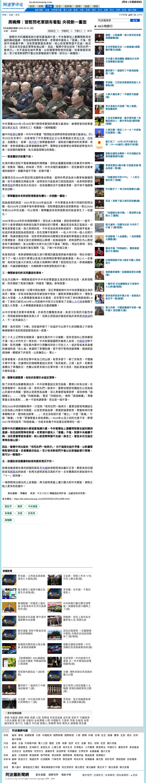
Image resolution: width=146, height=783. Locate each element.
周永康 (82, 723)
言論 (47, 10)
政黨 (88, 10)
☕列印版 (123, 15)
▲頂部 (134, 775)
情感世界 (34, 759)
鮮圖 (14, 763)
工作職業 (89, 747)
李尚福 (43, 468)
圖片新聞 (16, 739)
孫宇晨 (67, 717)
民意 (124, 10)
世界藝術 (72, 751)
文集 (82, 10)
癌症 (10, 185)
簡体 (125, 2)
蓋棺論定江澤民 (31, 767)
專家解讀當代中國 (50, 767)
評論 (49, 6)
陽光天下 (102, 767)
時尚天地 (78, 759)
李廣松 (24, 493)
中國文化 (112, 747)
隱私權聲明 (122, 775)
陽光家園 (113, 767)
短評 (94, 10)
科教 (90, 735)
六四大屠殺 (10, 720)
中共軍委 (32, 506)
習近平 (53, 138)
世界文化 (38, 751)
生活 (58, 6)
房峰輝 (52, 723)
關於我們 (87, 775)
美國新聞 (29, 735)
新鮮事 (68, 6)
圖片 (132, 10)
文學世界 (83, 751)
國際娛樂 (67, 755)
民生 (103, 735)
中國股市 (56, 720)
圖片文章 (105, 751)
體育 (116, 735)
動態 (76, 10)
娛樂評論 (78, 755)
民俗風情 (132, 759)
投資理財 (27, 751)
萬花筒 (99, 759)
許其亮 (14, 127)
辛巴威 (35, 723)
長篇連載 (94, 751)
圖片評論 (111, 743)
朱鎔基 (14, 717)
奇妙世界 (109, 759)
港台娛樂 (56, 755)
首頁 (32, 6)
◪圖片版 (132, 15)
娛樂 (78, 6)
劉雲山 (44, 723)
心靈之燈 (56, 747)
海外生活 (67, 747)
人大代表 (77, 301)
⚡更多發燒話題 (13, 713)
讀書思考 (50, 751)
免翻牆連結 (135, 2)
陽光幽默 (91, 767)
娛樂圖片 (101, 755)
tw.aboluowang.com (40, 2)
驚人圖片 (16, 767)
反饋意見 (98, 775)
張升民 (33, 142)
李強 (72, 720)
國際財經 (69, 735)
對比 (112, 10)
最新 (39, 10)
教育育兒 (101, 747)
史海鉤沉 (34, 747)
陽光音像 (124, 767)
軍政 (20, 735)
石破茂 (79, 720)
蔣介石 (19, 723)
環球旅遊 (120, 759)
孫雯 (86, 720)
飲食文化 (23, 759)
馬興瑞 (45, 717)
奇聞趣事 (89, 759)
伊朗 (6, 717)
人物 (78, 735)
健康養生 (23, 747)
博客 (95, 6)
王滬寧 (65, 720)
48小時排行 (105, 26)
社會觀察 (45, 759)
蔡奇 (59, 723)
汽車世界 (56, 759)
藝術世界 (123, 747)
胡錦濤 (86, 316)
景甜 (32, 717)
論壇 (87, 6)
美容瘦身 (134, 747)
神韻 (26, 717)
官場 (97, 735)
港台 (129, 735)
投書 (106, 10)
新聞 (40, 6)
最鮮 (14, 759)
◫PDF (140, 15)
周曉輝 (13, 31)
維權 (110, 735)
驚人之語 (67, 10)
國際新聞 (58, 735)
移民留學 (67, 759)
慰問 (20, 506)
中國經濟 (82, 341)
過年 (46, 202)
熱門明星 (45, 755)
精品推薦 (89, 755)
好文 (100, 10)
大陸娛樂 (23, 755)
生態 (122, 735)
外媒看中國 (56, 10)
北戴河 (27, 723)
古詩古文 (16, 751)
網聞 (84, 735)
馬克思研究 (68, 767)
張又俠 (80, 138)
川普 (38, 717)
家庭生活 (45, 747)
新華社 (14, 134)
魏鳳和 (14, 471)
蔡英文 (66, 723)
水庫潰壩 (39, 720)
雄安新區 (9, 723)
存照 (118, 10)
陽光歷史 (80, 767)
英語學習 (61, 751)
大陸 (38, 735)
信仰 (135, 735)
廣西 (21, 717)
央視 (20, 513)
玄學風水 (78, 747)
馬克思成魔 (56, 717)
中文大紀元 (43, 493)
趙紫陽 (74, 723)
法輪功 (30, 720)
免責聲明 (110, 775)
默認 (89, 31)
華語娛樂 (34, 755)
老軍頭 (8, 513)
